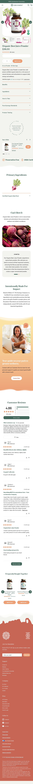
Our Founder (5, 688)
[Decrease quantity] (3, 61)
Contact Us (4, 664)
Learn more (27, 79)
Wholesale (4, 675)
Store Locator (5, 708)
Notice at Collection (6, 737)
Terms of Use (5, 734)
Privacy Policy (5, 731)
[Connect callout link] (16, 353)
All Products (4, 699)
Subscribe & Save (5, 703)
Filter (17, 437)
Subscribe (26, 655)
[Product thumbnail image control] (5, 40)
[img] (20, 423)
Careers (4, 690)
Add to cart (17, 61)
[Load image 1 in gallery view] (16, 21)
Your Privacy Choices (9, 740)
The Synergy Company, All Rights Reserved (14, 757)
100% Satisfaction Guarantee (16, 1)
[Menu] (2, 5)
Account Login (5, 710)
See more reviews (16, 564)
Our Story (4, 684)
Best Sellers (4, 701)
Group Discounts (5, 705)
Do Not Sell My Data (6, 746)
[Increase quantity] (10, 61)
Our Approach (5, 686)
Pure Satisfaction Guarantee (8, 671)
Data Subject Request (6, 743)
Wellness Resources (6, 673)
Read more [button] (24, 510)
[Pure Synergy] (17, 5)
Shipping (4, 667)
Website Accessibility (6, 752)
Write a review (16, 417)
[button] (22, 407)
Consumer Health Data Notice (8, 749)
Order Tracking (5, 669)
